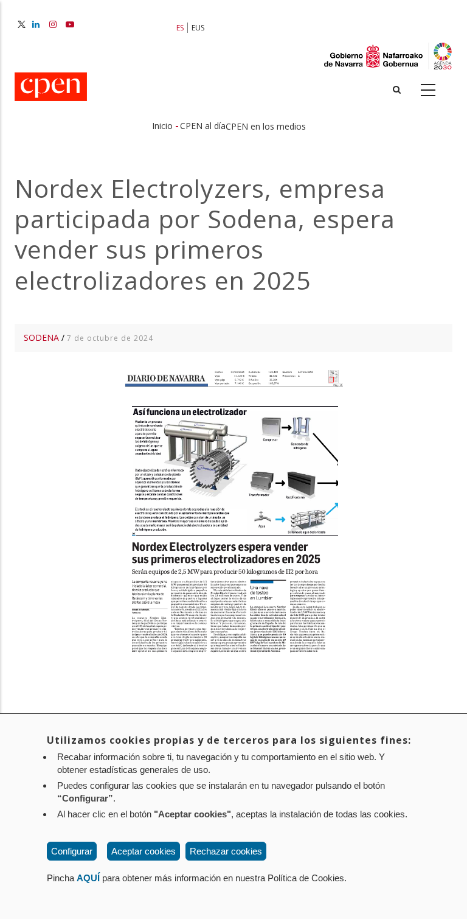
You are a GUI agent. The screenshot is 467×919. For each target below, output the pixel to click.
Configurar (71, 851)
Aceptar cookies (143, 851)
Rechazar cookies (226, 851)
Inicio (162, 125)
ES (180, 28)
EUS (198, 28)
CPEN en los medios (266, 126)
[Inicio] (51, 87)
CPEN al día (203, 125)
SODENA (41, 337)
